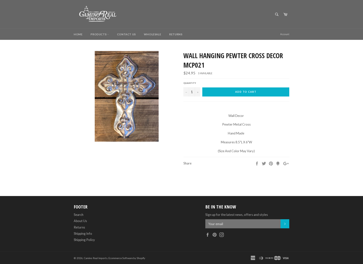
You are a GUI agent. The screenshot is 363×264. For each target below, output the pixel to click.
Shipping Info (83, 233)
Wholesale (152, 34)
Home (78, 34)
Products (99, 34)
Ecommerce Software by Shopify (127, 258)
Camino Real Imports (95, 258)
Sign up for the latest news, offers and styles (236, 215)
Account (284, 34)
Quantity (189, 83)
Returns (175, 34)
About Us (80, 221)
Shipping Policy (84, 240)
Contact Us (126, 34)
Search (78, 215)
